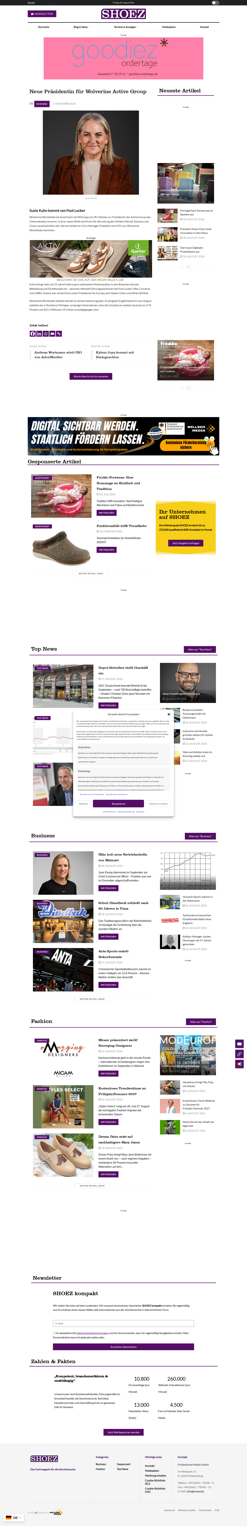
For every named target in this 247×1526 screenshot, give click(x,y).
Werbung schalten (155, 1475)
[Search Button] (54, 2)
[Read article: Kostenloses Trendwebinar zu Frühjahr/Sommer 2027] (63, 1106)
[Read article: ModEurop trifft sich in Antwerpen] (188, 1055)
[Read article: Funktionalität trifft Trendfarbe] (61, 544)
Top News (42, 668)
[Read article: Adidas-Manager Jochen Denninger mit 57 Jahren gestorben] (170, 942)
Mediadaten (169, 26)
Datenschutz (205, 1510)
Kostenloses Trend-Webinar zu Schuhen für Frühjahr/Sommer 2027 (199, 1104)
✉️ (239, 1043)
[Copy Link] (59, 334)
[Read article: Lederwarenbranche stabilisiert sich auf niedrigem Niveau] (185, 183)
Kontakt (204, 26)
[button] (169, 714)
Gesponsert (42, 478)
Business (42, 104)
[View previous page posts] (182, 266)
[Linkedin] (39, 334)
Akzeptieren (118, 803)
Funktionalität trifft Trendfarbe (122, 526)
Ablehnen (83, 803)
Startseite (43, 26)
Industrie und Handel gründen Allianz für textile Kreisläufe (198, 734)
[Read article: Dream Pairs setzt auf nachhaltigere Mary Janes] (63, 1155)
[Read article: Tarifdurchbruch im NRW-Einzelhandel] (63, 784)
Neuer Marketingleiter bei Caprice (181, 693)
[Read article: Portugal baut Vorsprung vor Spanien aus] (167, 216)
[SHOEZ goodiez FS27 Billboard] (123, 58)
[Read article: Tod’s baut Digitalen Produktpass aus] (167, 253)
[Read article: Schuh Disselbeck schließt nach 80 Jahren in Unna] (63, 921)
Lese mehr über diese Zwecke (116, 794)
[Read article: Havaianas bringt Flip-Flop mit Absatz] (170, 1087)
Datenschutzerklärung (126, 812)
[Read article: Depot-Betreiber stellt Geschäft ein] (63, 686)
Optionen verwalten (158, 803)
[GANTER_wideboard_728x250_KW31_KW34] (91, 260)
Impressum (140, 812)
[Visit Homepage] (123, 14)
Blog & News (81, 26)
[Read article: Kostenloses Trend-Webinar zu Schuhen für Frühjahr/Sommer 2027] (170, 1106)
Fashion (42, 1040)
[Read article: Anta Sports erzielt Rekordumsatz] (63, 969)
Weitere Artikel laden (91, 573)
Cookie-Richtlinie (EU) (155, 1482)
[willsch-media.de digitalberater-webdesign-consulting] (123, 436)
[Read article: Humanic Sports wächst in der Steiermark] (170, 902)
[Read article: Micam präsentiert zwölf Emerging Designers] (63, 1058)
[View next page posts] (188, 266)
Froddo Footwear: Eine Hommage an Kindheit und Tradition (118, 483)
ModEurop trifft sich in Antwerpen (181, 1065)
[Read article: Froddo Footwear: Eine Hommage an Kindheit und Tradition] (185, 360)
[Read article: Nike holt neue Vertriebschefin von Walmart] (63, 873)
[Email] (52, 334)
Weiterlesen (108, 512)
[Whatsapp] (46, 334)
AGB (217, 1510)
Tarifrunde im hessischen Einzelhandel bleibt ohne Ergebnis (197, 919)
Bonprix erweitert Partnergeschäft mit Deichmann (194, 713)
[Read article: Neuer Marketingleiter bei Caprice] (188, 683)
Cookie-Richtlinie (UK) (155, 1490)
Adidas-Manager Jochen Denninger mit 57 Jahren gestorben (197, 940)
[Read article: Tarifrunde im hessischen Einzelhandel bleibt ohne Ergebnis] (170, 920)
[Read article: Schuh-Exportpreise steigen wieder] (188, 870)
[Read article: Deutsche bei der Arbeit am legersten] (170, 1127)
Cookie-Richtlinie (109, 812)
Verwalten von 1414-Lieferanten (92, 794)
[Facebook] (33, 334)
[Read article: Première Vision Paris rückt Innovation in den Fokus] (167, 234)
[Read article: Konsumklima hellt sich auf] (63, 736)
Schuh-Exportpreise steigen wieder (181, 880)
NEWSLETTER (43, 13)
